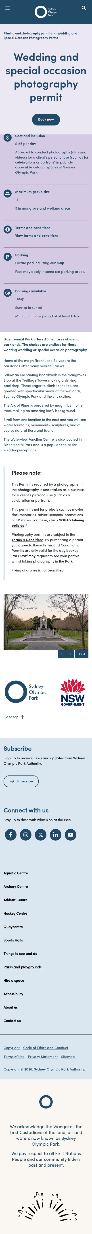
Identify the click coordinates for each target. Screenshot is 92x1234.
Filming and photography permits (28, 33)
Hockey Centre (15, 913)
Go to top (14, 717)
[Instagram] (25, 835)
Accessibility (13, 994)
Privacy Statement (43, 1057)
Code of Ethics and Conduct (45, 1048)
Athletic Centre (15, 900)
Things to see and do (20, 954)
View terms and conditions (36, 236)
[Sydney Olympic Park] (46, 12)
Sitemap (68, 1057)
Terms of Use (14, 1057)
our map (57, 263)
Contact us (12, 1021)
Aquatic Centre (16, 873)
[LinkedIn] (55, 835)
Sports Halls (13, 940)
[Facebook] (11, 835)
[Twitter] (40, 835)
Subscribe (25, 781)
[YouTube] (70, 835)
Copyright (12, 1048)
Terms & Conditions (27, 540)
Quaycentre (13, 927)
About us (11, 1007)
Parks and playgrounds (23, 967)
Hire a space (14, 981)
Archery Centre (16, 887)
